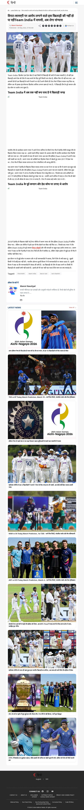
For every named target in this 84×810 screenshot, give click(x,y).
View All (72, 307)
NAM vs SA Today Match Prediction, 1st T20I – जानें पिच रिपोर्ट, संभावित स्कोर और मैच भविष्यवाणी (42, 533)
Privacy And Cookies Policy (65, 795)
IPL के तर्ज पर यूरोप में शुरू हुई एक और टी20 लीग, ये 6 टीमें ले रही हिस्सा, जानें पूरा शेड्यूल (35, 714)
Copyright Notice (47, 795)
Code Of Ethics (69, 802)
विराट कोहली (36, 248)
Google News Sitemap (47, 797)
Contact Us (13, 795)
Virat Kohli (21, 274)
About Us (24, 795)
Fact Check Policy (27, 802)
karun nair (43, 274)
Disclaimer (34, 795)
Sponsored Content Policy (43, 804)
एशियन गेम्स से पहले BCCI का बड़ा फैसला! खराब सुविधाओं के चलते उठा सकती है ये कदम (35, 441)
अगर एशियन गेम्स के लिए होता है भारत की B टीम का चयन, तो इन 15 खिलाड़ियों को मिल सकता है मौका (38, 351)
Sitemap (34, 797)
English (38, 779)
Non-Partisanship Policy (42, 802)
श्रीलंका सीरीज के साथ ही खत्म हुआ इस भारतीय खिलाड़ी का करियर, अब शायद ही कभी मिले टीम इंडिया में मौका (41, 670)
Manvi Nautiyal (16, 25)
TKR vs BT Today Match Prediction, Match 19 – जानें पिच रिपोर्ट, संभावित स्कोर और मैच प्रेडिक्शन (42, 397)
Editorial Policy (14, 802)
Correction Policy (57, 802)
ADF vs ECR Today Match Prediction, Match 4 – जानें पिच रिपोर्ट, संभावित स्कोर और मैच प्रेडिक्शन (42, 580)
